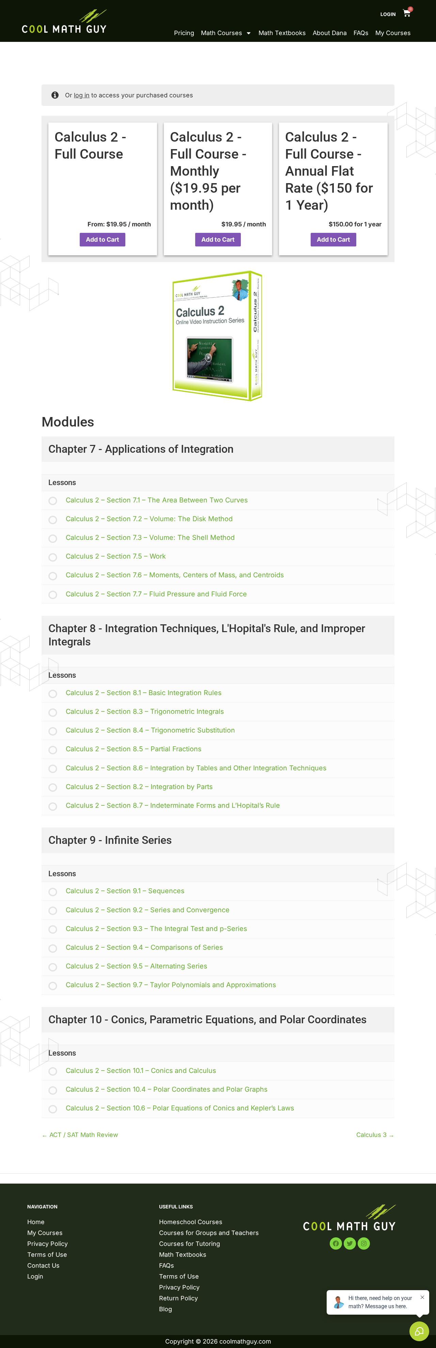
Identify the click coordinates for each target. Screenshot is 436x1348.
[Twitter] (350, 1243)
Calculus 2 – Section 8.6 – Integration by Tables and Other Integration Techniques (196, 768)
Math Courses (221, 33)
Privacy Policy (47, 1243)
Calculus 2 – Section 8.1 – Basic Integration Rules (143, 693)
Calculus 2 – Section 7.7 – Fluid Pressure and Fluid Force (156, 594)
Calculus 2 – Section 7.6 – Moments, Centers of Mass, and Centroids (175, 575)
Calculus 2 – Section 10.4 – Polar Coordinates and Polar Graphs (166, 1089)
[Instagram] (364, 1243)
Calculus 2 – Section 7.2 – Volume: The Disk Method (149, 519)
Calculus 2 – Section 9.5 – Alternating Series (136, 966)
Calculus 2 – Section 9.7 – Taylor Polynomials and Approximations (171, 985)
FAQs (361, 33)
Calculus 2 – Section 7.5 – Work (116, 556)
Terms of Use (47, 1254)
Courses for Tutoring (189, 1243)
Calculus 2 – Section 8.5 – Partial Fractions (133, 749)
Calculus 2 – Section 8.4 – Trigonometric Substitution (150, 730)
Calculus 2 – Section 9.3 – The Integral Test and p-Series (156, 929)
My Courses (393, 33)
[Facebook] (336, 1243)
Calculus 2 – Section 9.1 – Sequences (125, 891)
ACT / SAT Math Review (83, 1134)
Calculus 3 (372, 1134)
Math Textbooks (282, 33)
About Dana (330, 33)
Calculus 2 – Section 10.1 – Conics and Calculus (141, 1070)
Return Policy (178, 1298)
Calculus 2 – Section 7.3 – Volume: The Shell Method (150, 537)
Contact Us (43, 1265)
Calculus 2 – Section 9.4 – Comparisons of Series (144, 947)
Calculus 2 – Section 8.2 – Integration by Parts (139, 787)
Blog (165, 1309)
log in (82, 95)
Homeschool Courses (190, 1221)
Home (36, 1221)
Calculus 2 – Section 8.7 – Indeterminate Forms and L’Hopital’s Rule (173, 805)
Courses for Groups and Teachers (209, 1232)
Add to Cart (102, 239)
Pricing (184, 33)
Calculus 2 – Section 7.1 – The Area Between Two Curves (157, 500)
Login (388, 14)
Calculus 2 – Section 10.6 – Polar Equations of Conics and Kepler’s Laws (180, 1108)
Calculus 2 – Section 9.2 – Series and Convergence (148, 910)
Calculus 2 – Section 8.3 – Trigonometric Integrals (145, 711)
